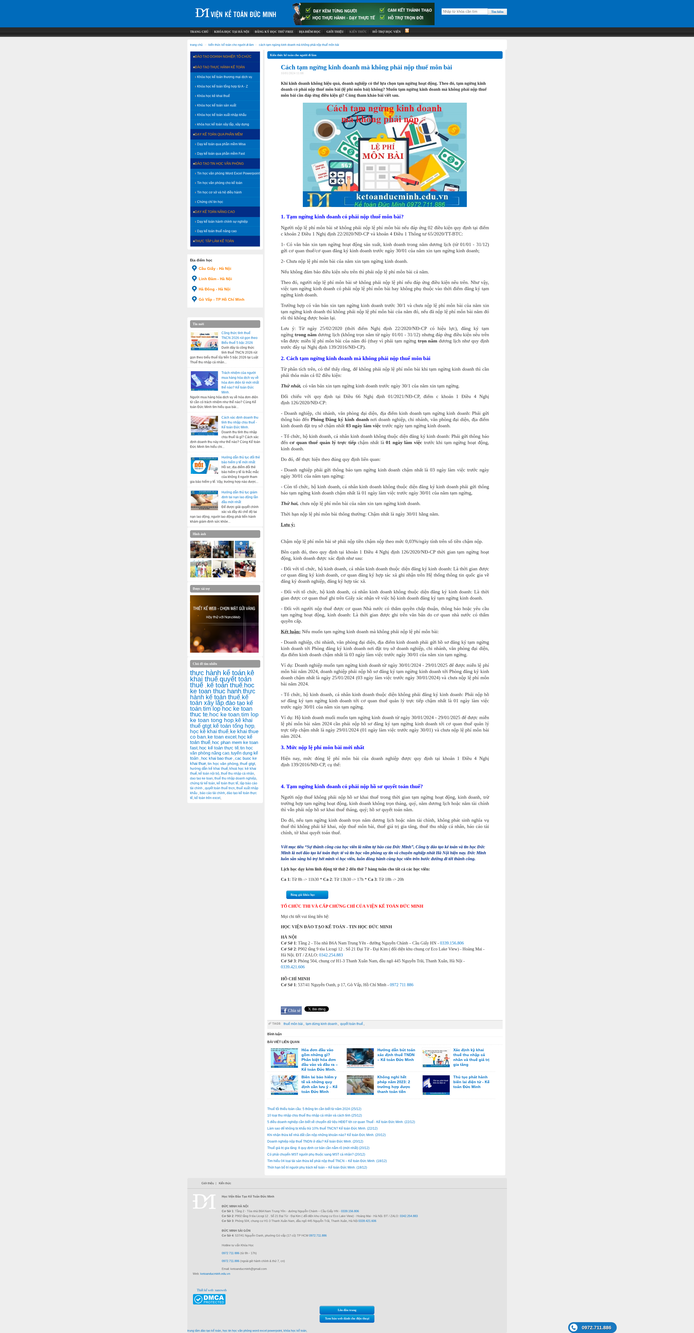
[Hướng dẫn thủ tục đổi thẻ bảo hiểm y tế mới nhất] (204, 465)
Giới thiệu (207, 1183)
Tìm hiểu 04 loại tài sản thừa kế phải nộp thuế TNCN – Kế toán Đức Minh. (327, 1161)
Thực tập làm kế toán (214, 241)
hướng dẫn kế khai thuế (209, 768)
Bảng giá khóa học (303, 894)
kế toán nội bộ (208, 773)
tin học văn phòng (223, 763)
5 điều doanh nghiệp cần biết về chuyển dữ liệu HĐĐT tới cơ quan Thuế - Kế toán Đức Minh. (341, 1122)
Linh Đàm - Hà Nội (215, 279)
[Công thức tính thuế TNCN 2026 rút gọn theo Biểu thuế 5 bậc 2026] (204, 341)
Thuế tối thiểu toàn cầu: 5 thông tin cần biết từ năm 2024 (314, 1109)
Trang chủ (196, 44)
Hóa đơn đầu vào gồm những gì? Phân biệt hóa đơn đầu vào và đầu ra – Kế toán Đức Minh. (319, 1060)
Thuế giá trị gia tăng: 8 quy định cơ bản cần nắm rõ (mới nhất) (318, 1148)
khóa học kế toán (295, 1330)
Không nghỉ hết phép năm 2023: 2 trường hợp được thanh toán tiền (393, 1084)
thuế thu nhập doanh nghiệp (235, 778)
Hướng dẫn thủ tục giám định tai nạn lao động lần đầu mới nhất (239, 497)
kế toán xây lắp (219, 700)
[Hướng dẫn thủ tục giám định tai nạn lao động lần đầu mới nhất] (204, 500)
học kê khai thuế (209, 731)
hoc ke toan (224, 714)
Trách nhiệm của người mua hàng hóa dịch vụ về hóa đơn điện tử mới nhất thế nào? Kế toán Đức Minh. (240, 382)
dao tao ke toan (201, 778)
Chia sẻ (294, 1010)
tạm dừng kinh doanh (321, 1024)
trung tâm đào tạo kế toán (204, 1330)
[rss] (406, 31)
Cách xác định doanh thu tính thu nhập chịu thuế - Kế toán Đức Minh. (239, 422)
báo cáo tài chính (212, 793)
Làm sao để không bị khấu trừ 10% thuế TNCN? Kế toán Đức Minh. (322, 1128)
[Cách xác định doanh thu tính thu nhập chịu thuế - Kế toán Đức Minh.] (204, 425)
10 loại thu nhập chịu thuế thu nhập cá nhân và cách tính (314, 1115)
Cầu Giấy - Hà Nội (215, 268)
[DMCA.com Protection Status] (209, 1303)
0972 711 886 (401, 984)
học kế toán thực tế (219, 747)
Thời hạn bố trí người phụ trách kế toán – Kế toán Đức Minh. (317, 1167)
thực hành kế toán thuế (222, 694)
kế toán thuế (224, 685)
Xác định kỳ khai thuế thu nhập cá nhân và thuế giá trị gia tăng (471, 1057)
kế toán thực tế (227, 783)
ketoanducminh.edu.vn (215, 1273)
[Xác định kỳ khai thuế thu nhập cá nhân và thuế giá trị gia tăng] (436, 1058)
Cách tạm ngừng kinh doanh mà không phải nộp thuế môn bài (299, 44)
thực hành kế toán (217, 673)
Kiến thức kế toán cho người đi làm (231, 44)
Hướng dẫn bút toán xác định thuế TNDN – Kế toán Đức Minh (396, 1055)
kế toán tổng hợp (233, 726)
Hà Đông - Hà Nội (214, 289)
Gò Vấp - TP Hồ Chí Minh (222, 299)
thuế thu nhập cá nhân (237, 773)
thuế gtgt (247, 764)
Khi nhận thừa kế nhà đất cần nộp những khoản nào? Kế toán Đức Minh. (326, 1135)
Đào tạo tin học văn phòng (219, 164)
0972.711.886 (596, 1327)
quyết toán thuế (351, 1024)
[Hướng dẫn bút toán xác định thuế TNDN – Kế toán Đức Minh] (360, 1058)
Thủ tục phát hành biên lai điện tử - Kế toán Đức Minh (471, 1082)
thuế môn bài (293, 1024)
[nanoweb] (224, 651)
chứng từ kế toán (202, 783)
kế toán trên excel (207, 798)
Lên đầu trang (347, 1310)
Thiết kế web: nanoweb (212, 1290)
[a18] (245, 576)
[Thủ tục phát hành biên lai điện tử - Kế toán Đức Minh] (436, 1085)
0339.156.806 (452, 943)
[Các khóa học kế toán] (364, 24)
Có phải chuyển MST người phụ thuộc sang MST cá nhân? (316, 1154)
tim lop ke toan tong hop (224, 717)
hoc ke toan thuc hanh (222, 688)
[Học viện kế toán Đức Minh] (235, 10)
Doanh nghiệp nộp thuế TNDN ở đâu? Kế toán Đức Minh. (315, 1141)
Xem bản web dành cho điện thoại (347, 1318)
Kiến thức (225, 1183)
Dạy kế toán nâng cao (215, 212)
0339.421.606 (293, 967)
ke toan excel (222, 737)
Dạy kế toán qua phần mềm (219, 134)
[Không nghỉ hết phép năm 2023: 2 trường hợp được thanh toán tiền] (360, 1085)
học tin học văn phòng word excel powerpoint (252, 1330)
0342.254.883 (331, 955)
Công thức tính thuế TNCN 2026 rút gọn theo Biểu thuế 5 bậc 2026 (239, 338)
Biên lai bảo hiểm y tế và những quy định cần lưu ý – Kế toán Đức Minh (319, 1084)
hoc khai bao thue (217, 758)
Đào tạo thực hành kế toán (220, 67)
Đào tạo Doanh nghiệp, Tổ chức (223, 57)
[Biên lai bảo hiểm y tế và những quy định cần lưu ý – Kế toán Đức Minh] (284, 1085)
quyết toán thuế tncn (220, 788)
